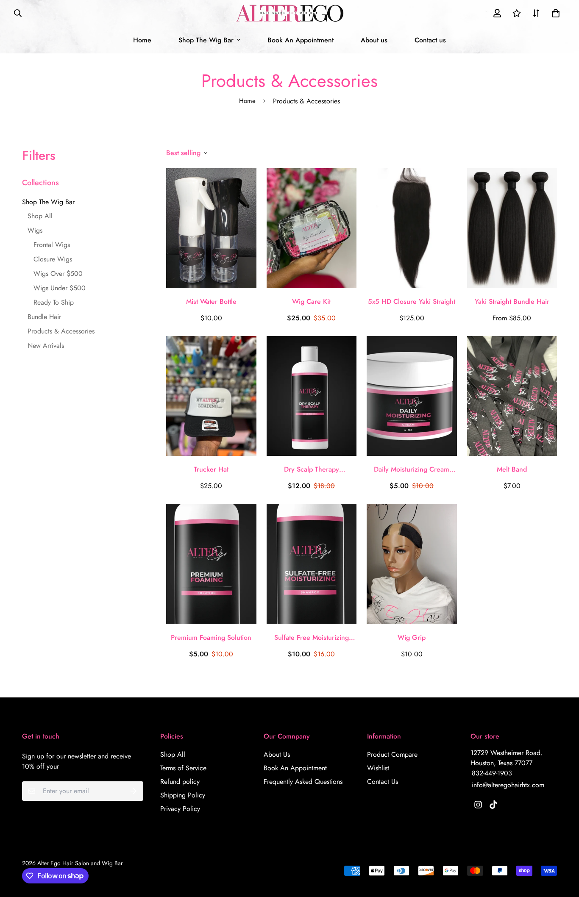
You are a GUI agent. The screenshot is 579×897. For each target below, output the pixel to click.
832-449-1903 (492, 773)
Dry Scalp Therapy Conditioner (311, 469)
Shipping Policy (182, 795)
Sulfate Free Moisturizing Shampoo (311, 638)
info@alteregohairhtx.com (508, 785)
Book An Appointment (300, 40)
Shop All (172, 754)
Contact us (430, 40)
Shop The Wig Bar (206, 40)
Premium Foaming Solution (211, 637)
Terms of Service (183, 768)
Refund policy (180, 781)
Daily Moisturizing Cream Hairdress (411, 469)
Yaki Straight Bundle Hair (512, 301)
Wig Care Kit (311, 301)
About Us (277, 754)
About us (374, 40)
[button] (554, 13)
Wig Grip (412, 637)
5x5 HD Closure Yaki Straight (411, 301)
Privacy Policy (180, 809)
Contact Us (382, 781)
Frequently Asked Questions (303, 781)
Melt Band (512, 469)
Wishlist (378, 768)
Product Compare (392, 754)
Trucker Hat (211, 469)
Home (142, 40)
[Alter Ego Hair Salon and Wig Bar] (290, 13)
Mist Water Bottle (211, 301)
